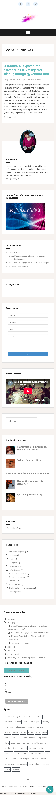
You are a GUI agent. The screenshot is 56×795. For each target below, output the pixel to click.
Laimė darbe (14, 566)
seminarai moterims (36, 748)
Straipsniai (11, 647)
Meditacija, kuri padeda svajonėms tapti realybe (27, 657)
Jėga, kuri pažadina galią (29, 494)
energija (40, 727)
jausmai (7, 732)
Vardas (8, 692)
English (12, 559)
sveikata (44, 759)
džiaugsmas (20, 727)
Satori (15, 748)
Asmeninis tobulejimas (13, 716)
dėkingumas (9, 727)
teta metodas (22, 764)
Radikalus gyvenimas (34, 80)
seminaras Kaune (21, 753)
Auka (25, 722)
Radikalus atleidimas (17, 573)
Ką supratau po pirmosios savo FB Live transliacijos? (33, 448)
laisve (44, 732)
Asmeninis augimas (17, 551)
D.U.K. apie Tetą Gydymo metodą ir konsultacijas (31, 632)
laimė (38, 732)
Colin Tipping (35, 722)
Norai (7, 743)
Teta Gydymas (14, 252)
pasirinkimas (15, 743)
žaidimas (15, 769)
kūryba (30, 732)
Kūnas (23, 732)
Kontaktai (11, 650)
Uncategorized (15, 591)
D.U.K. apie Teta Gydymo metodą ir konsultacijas (29, 262)
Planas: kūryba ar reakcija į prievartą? (30, 482)
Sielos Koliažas (10, 759)
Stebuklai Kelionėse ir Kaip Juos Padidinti (27, 473)
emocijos (30, 727)
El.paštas (9, 684)
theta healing (34, 764)
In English (13, 562)
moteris (32, 738)
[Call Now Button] (49, 789)
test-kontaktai (13, 654)
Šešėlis (7, 769)
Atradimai (13, 555)
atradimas (8, 722)
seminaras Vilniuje (36, 753)
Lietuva (7, 738)
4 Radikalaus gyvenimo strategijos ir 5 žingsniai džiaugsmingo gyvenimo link (26, 69)
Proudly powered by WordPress (14, 786)
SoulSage (21, 80)
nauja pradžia (42, 738)
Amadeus (38, 786)
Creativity (45, 722)
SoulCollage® (14, 584)
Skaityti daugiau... (13, 178)
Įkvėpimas (45, 764)
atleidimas (38, 716)
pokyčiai (26, 743)
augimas (18, 722)
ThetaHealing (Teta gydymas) (21, 588)
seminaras (8, 753)
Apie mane (11, 619)
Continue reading (16, 118)
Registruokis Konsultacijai (16, 670)
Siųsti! (28, 354)
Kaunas (15, 732)
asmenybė (28, 716)
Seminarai (13, 581)
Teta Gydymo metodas (20, 643)
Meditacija (16, 738)
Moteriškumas (14, 570)
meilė (25, 738)
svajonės (35, 759)
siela (47, 753)
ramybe (7, 748)
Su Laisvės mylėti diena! (29, 460)
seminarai (23, 748)
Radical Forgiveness (39, 743)
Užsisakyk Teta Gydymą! (19, 266)
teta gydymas (9, 764)
